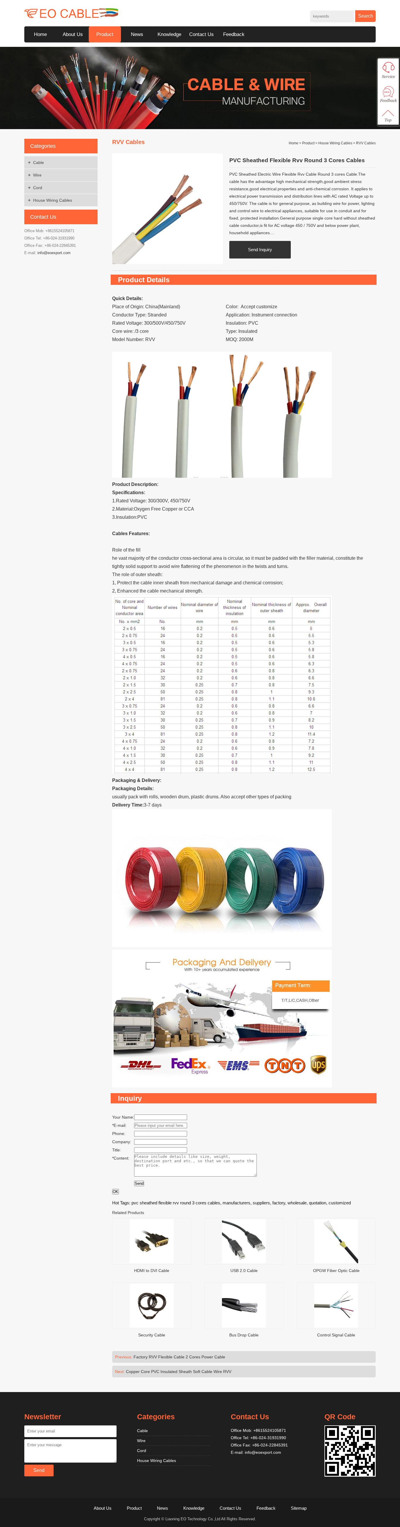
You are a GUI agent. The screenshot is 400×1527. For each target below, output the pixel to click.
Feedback (234, 34)
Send (139, 1183)
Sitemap (299, 1508)
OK (115, 1191)
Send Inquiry (260, 249)
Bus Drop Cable (244, 1335)
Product (104, 34)
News (137, 34)
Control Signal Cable (336, 1335)
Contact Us (201, 34)
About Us (73, 34)
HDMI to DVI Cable (151, 1270)
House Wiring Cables (52, 200)
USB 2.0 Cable (244, 1270)
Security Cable (151, 1335)
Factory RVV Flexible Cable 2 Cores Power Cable (179, 1357)
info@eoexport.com (54, 253)
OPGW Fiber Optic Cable (336, 1270)
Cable (38, 162)
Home (40, 34)
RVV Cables (366, 143)
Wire (37, 175)
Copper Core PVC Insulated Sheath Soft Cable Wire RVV (178, 1371)
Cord (37, 187)
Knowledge (169, 34)
